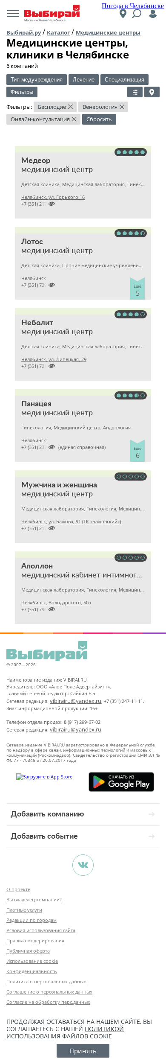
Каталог (58, 32)
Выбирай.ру (23, 32)
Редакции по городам (31, 920)
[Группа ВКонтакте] (83, 865)
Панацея (36, 404)
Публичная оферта (28, 950)
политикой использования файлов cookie (65, 1032)
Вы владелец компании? (34, 899)
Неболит (37, 323)
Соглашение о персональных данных (49, 991)
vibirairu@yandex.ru (75, 701)
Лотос (32, 242)
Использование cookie (32, 961)
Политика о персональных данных (46, 981)
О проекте (18, 889)
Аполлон (37, 566)
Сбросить (99, 119)
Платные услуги (24, 910)
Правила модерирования (35, 940)
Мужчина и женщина (59, 485)
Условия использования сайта (40, 930)
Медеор (35, 161)
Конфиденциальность (31, 971)
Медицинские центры (108, 32)
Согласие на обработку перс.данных (48, 1002)
